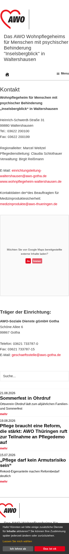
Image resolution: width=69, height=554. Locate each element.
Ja (28, 261)
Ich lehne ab (18, 548)
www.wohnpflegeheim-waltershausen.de (31, 181)
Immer (37, 261)
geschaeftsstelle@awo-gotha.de (36, 355)
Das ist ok (49, 548)
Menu (65, 73)
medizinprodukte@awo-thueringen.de (28, 204)
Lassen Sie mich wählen (17, 541)
